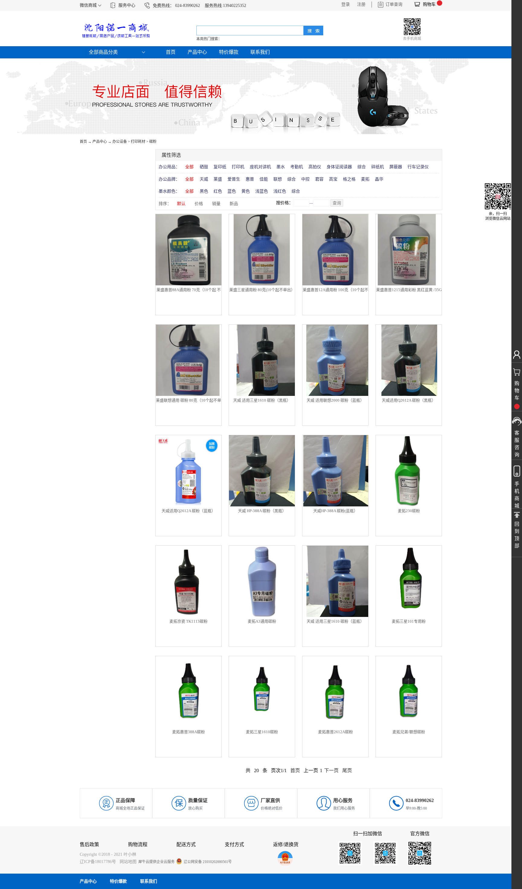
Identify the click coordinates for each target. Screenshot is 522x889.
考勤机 (296, 167)
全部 (189, 167)
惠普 (250, 179)
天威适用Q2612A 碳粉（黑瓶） (409, 400)
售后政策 (89, 844)
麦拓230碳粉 (409, 511)
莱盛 (218, 179)
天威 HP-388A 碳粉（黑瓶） (262, 511)
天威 (204, 179)
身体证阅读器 (339, 167)
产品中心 (99, 142)
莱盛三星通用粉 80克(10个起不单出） (262, 289)
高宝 (333, 179)
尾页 (347, 770)
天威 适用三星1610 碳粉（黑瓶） (262, 400)
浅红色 (279, 191)
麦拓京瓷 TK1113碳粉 (188, 621)
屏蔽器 (395, 167)
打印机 (238, 167)
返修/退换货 (285, 844)
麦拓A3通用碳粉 (262, 621)
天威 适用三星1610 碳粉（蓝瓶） (335, 621)
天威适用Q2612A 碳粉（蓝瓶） (188, 511)
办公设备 (119, 142)
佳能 (263, 179)
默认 (181, 203)
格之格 (349, 179)
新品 (234, 203)
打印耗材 (138, 142)
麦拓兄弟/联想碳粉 (408, 732)
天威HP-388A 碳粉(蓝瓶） (335, 511)
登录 (345, 4)
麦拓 (365, 179)
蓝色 (231, 191)
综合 (361, 167)
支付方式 (234, 844)
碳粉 (152, 142)
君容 (319, 179)
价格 (199, 203)
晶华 (379, 179)
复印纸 (220, 167)
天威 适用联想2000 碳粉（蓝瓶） (335, 400)
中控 (305, 179)
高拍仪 (314, 167)
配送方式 (186, 844)
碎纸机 (377, 167)
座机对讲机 (260, 167)
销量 (216, 203)
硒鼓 (204, 167)
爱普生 (233, 179)
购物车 (429, 4)
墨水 (280, 167)
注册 (361, 4)
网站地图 (127, 861)
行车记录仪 (418, 167)
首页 (171, 52)
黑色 (204, 191)
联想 (277, 179)
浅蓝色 (261, 191)
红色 (218, 191)
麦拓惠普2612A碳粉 (335, 732)
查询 (337, 203)
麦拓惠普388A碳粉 (188, 732)
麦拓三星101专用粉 (409, 621)
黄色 (245, 191)
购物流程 (137, 844)
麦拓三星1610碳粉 (262, 732)
